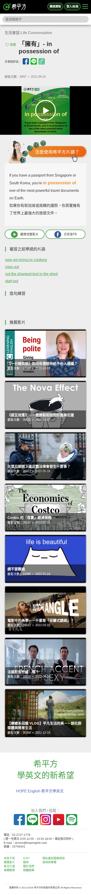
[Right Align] (85, 7)
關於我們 (28, 866)
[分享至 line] (34, 61)
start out (11, 281)
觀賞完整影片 (29, 234)
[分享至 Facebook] (26, 61)
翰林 (26, 862)
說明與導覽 (49, 862)
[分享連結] (41, 61)
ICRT (26, 858)
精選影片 (9, 862)
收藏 (13, 44)
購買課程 (55, 6)
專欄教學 (9, 870)
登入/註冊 (72, 6)
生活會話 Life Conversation (28, 33)
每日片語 (9, 866)
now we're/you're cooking (26, 260)
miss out (12, 267)
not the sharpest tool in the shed (31, 274)
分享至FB (70, 234)
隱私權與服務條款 (53, 858)
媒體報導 (28, 870)
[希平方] (15, 7)
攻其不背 (9, 858)
